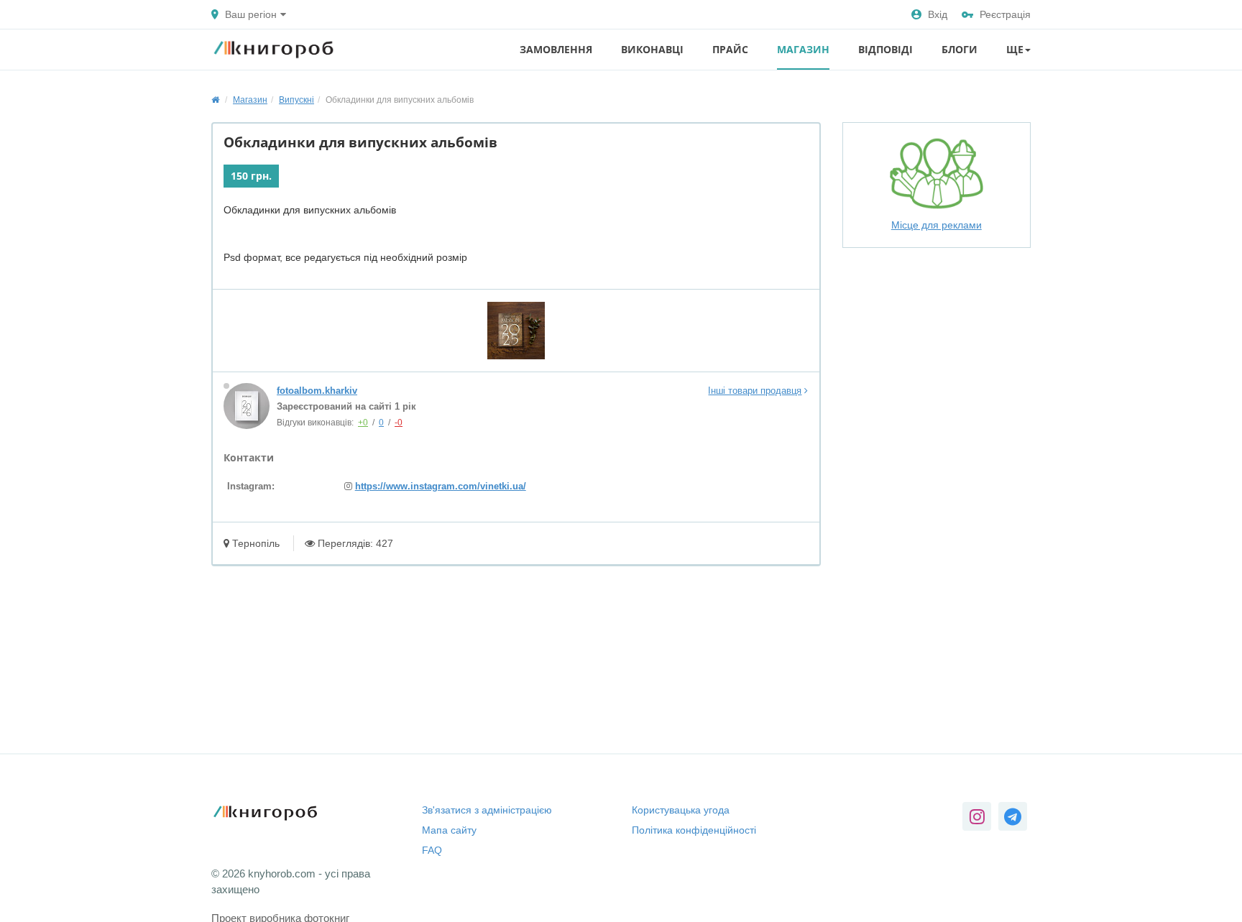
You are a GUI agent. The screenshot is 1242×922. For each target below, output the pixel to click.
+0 (363, 423)
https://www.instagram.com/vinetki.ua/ (440, 486)
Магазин (803, 49)
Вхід (937, 14)
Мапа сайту (449, 830)
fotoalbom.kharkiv (317, 390)
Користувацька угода (681, 810)
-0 (398, 423)
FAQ (432, 850)
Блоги (960, 49)
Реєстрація (1005, 14)
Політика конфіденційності (694, 830)
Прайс (730, 49)
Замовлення (556, 49)
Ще (1015, 49)
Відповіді (885, 49)
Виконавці (652, 49)
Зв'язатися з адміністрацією (487, 810)
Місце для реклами (936, 225)
